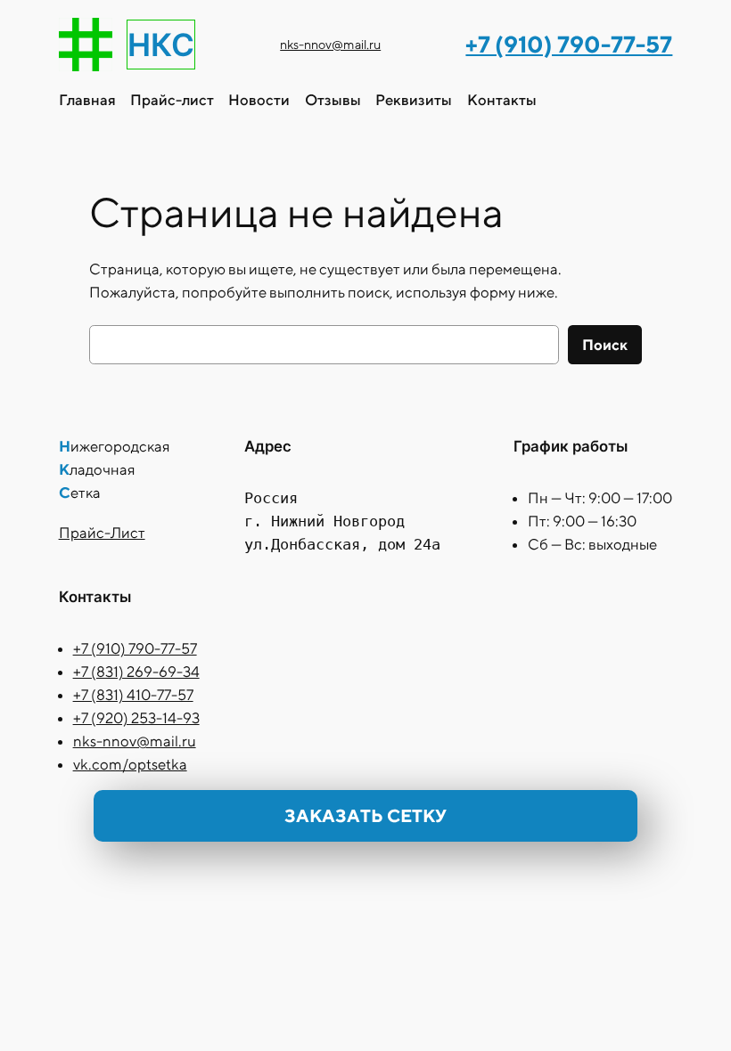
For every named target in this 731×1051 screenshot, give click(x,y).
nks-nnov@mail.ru (330, 44)
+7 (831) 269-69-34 (136, 671)
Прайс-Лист (102, 533)
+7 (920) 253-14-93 (136, 718)
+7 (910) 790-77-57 (135, 648)
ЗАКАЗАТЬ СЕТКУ (365, 815)
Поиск (605, 345)
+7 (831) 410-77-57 (133, 695)
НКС (160, 44)
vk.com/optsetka (130, 764)
